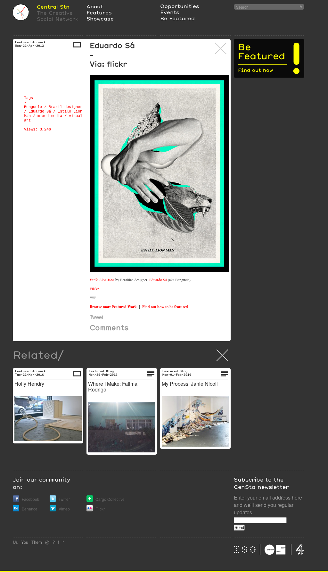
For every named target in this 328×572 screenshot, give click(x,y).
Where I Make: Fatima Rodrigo (112, 386)
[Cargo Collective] (89, 500)
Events (169, 12)
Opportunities (179, 6)
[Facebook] (16, 500)
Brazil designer (65, 107)
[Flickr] (89, 509)
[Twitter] (53, 500)
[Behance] (16, 509)
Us (15, 542)
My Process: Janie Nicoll (190, 383)
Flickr (94, 288)
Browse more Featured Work (113, 306)
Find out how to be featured (165, 306)
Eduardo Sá (40, 111)
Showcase (100, 18)
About (94, 6)
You (24, 542)
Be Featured (177, 18)
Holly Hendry (29, 383)
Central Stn (53, 6)
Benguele (33, 107)
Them (36, 542)
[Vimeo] (53, 509)
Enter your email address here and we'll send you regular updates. (268, 505)
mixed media (49, 116)
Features (99, 12)
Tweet (96, 317)
